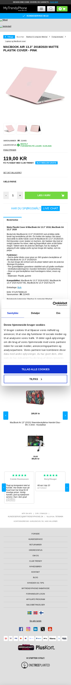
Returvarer (35, 545)
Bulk (19, 287)
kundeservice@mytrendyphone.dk (25, 517)
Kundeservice (36, 539)
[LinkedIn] (35, 629)
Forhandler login (35, 594)
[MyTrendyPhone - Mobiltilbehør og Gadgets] (15, 9)
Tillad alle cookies (36, 369)
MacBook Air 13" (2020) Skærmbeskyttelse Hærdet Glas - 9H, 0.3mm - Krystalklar (35, 423)
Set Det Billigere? (12, 173)
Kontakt (35, 572)
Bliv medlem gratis (46, 163)
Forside (36, 534)
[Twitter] (43, 629)
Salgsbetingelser (35, 605)
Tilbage (10, 37)
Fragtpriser (9, 150)
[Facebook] (21, 629)
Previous (5, 415)
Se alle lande (35, 621)
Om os (36, 556)
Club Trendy (35, 561)
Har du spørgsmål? (34, 208)
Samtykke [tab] (12, 313)
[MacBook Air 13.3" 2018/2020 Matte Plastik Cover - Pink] (9, 129)
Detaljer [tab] (35, 313)
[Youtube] (50, 629)
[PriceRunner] (26, 647)
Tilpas (33, 379)
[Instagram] (28, 629)
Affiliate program (35, 599)
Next (65, 415)
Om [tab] (58, 313)
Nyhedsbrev (35, 566)
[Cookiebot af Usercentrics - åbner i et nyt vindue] (52, 304)
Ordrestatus (35, 550)
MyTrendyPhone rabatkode (36, 588)
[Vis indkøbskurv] (62, 8)
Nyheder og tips (35, 583)
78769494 (59, 517)
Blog (35, 577)
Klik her (54, 2)
